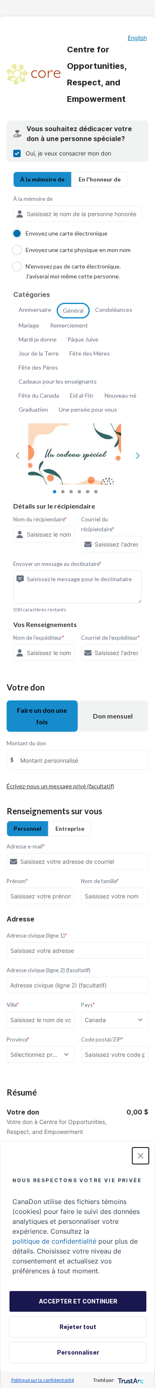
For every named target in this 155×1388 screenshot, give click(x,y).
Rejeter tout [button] (78, 1326)
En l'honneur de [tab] (100, 179)
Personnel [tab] (27, 828)
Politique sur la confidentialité (42, 1380)
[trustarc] (129, 1380)
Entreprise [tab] (69, 828)
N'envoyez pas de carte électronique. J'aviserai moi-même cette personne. (73, 271)
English (137, 37)
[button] (140, 1156)
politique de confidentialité (54, 1241)
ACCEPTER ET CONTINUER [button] (78, 1301)
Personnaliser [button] (78, 1352)
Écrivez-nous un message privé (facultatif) (60, 785)
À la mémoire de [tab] (42, 179)
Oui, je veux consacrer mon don (68, 153)
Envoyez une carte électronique (66, 233)
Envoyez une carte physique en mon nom (78, 249)
